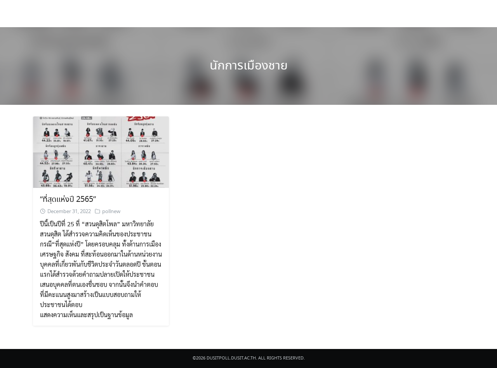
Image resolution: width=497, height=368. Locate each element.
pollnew (111, 211)
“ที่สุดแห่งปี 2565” (68, 199)
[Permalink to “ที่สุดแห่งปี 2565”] (101, 151)
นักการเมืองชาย (249, 66)
